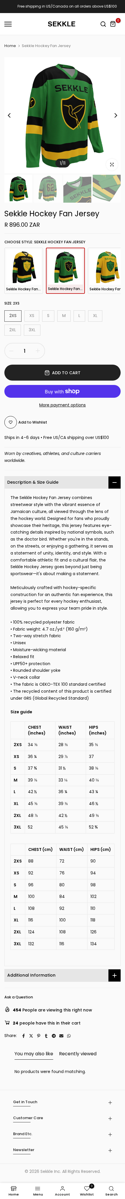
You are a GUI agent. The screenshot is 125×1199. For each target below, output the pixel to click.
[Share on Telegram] (53, 1036)
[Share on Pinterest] (38, 1036)
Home (10, 45)
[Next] (112, 115)
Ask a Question (18, 997)
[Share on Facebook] (23, 1036)
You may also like (34, 1053)
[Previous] (13, 115)
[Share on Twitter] (31, 1036)
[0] (113, 24)
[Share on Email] (61, 1036)
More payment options (62, 405)
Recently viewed (78, 1053)
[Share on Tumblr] (46, 1036)
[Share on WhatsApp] (69, 1036)
